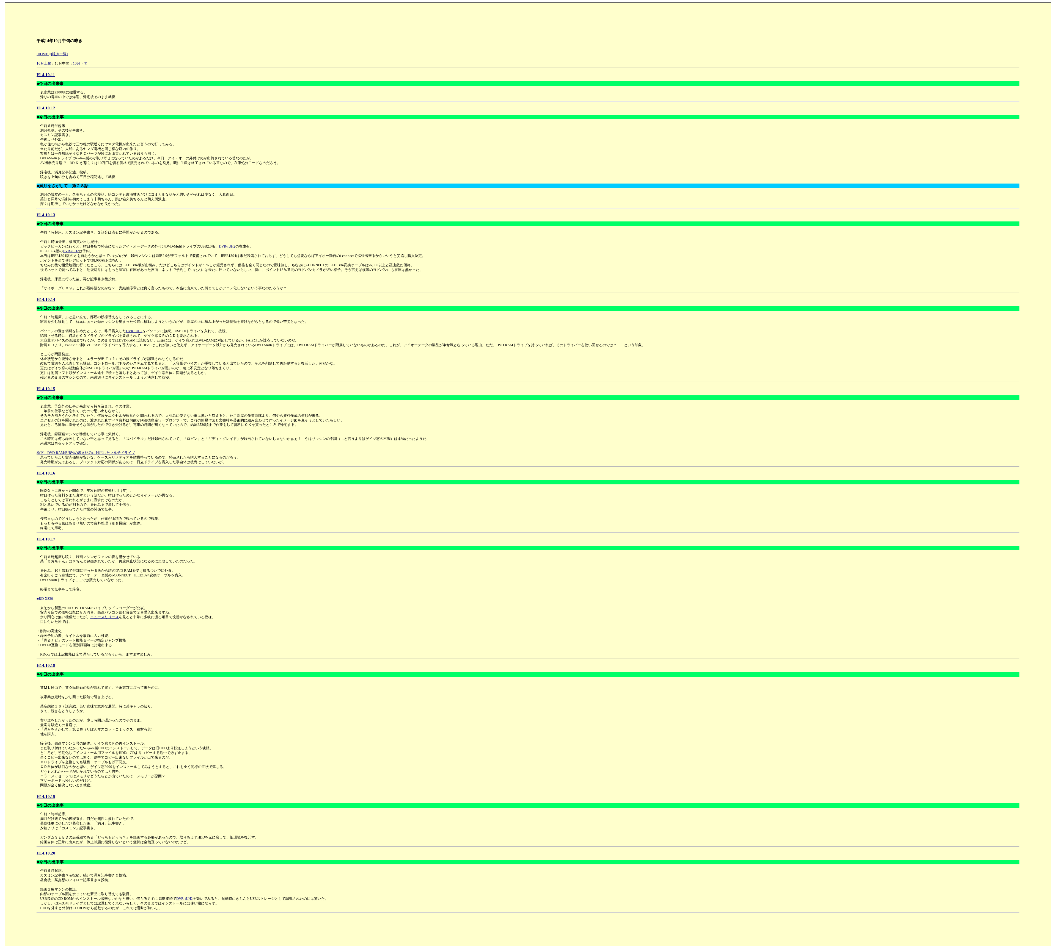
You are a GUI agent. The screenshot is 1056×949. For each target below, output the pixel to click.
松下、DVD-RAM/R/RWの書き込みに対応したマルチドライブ (86, 453)
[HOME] (43, 54)
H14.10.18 (46, 665)
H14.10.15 (46, 388)
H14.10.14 (46, 299)
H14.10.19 (46, 796)
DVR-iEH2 (71, 251)
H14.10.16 (46, 473)
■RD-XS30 (45, 598)
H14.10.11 (46, 74)
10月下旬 (80, 63)
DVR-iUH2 (227, 246)
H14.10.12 (46, 108)
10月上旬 (44, 63)
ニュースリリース (104, 617)
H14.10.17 (46, 539)
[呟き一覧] (59, 54)
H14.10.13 (46, 214)
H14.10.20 (46, 853)
